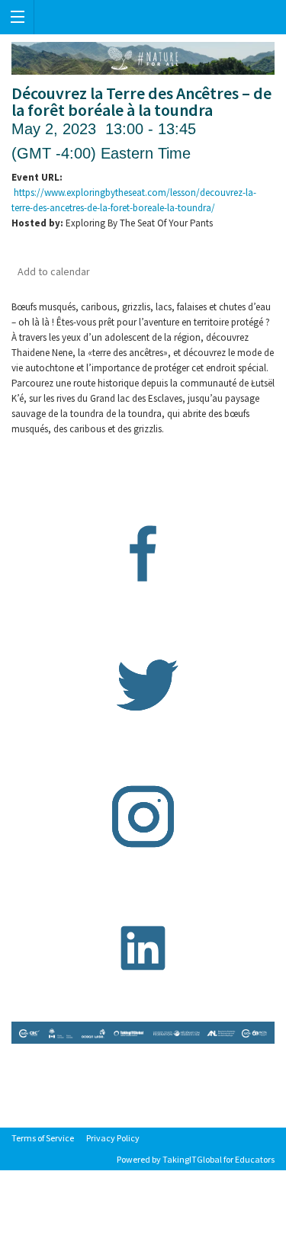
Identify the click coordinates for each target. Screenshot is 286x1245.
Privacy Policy (113, 1138)
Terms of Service (42, 1138)
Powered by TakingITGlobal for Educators (196, 1159)
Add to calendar (54, 271)
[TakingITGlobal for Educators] (143, 17)
